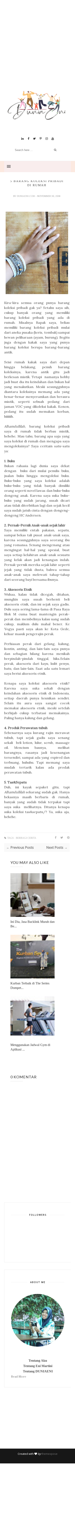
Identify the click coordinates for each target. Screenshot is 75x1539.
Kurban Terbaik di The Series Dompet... (29, 986)
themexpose (49, 1454)
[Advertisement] (37, 50)
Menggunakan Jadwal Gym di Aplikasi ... (30, 1047)
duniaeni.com (26, 196)
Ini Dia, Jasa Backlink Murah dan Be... (32, 924)
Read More (18, 1376)
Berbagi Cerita (26, 838)
